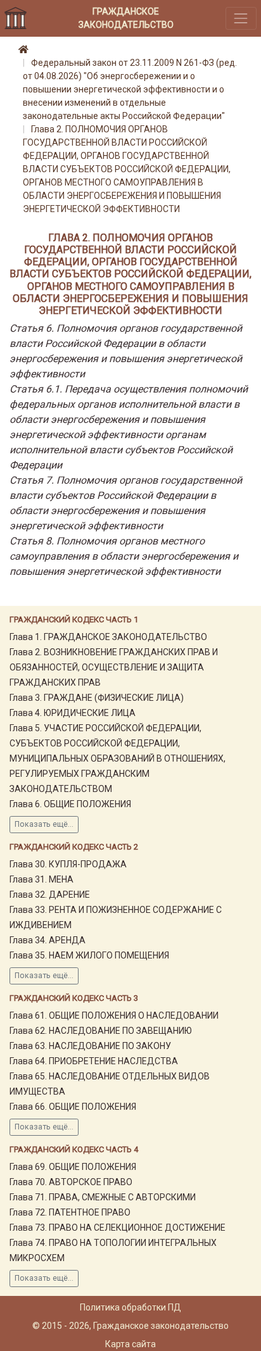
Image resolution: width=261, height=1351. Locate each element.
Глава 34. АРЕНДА (48, 940)
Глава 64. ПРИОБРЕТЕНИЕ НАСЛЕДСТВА (94, 1061)
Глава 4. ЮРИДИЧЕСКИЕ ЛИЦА (73, 713)
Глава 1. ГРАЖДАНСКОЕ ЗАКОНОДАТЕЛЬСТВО (108, 637)
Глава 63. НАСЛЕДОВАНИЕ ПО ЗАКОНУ (90, 1046)
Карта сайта (130, 1344)
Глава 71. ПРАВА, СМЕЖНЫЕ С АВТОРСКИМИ (103, 1197)
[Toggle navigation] (241, 18)
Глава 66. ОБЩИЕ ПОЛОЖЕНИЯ (73, 1107)
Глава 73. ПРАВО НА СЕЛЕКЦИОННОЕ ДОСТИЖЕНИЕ (118, 1227)
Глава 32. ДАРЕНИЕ (50, 894)
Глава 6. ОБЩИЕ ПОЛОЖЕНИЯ (70, 804)
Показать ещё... (44, 824)
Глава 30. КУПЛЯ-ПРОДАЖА (68, 864)
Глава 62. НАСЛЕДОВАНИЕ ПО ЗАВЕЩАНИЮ (101, 1031)
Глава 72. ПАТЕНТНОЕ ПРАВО (70, 1212)
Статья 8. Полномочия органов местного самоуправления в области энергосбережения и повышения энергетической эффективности (124, 556)
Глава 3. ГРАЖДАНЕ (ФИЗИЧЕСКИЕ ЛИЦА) (97, 698)
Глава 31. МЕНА (41, 879)
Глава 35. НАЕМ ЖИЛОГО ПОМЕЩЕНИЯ (89, 955)
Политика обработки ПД (130, 1307)
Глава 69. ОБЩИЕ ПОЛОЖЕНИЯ (73, 1167)
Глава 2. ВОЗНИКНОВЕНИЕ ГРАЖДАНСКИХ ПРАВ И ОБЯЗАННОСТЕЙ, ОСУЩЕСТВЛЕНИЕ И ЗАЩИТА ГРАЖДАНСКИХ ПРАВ (114, 667)
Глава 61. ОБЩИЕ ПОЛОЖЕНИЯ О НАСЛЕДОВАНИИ (114, 1015)
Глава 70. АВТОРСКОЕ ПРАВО (71, 1182)
